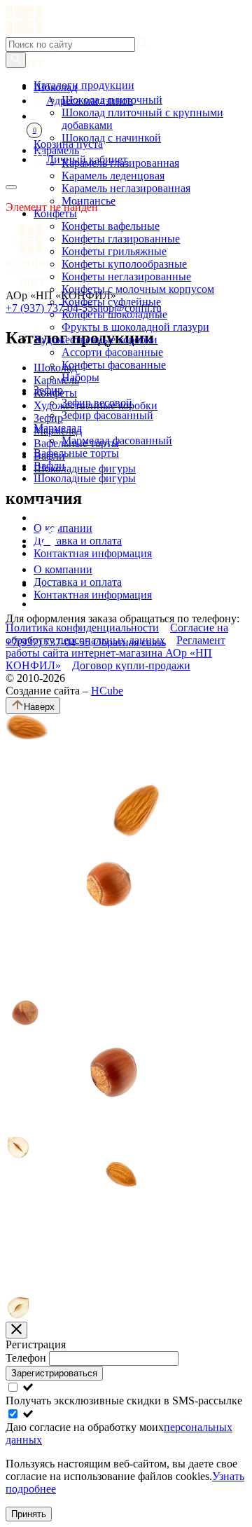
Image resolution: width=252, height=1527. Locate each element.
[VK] (46, 517)
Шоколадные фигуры (85, 478)
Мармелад (58, 428)
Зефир (48, 390)
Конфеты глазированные (121, 239)
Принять (28, 1514)
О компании (63, 569)
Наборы (80, 377)
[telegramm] (46, 546)
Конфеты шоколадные (114, 314)
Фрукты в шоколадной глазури (135, 327)
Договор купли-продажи (131, 665)
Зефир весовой (97, 403)
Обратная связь (129, 642)
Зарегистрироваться (54, 1373)
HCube (107, 691)
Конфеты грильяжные (114, 251)
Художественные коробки (96, 339)
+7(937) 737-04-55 (48, 642)
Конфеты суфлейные (111, 302)
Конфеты (55, 213)
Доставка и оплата (78, 582)
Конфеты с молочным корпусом (138, 289)
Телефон (27, 1358)
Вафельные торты (76, 453)
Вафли (49, 466)
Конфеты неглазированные (126, 276)
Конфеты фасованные (114, 365)
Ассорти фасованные (112, 352)
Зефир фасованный (107, 415)
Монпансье (88, 201)
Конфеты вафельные (111, 226)
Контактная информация (93, 595)
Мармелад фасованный (117, 440)
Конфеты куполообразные (124, 264)
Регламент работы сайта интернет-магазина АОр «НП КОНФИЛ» (115, 652)
